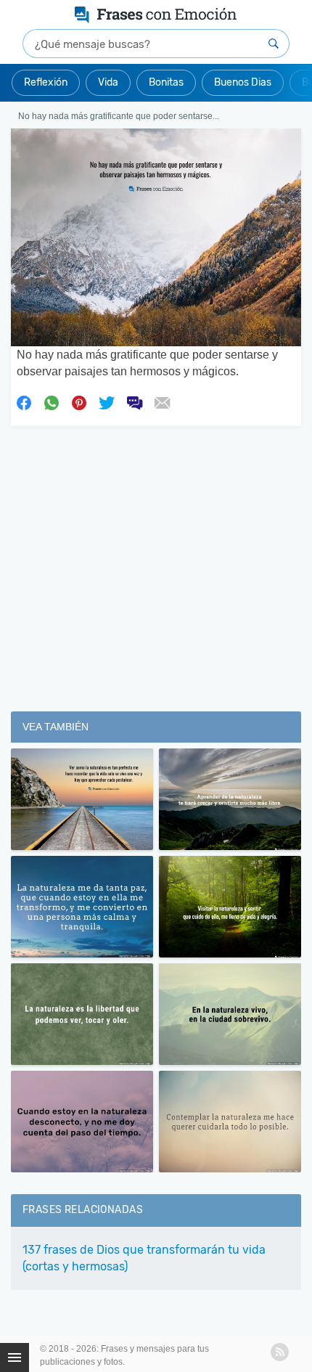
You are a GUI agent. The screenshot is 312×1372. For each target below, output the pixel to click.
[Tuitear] (107, 402)
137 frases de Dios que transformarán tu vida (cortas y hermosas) (144, 1258)
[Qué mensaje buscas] (273, 43)
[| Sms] (134, 402)
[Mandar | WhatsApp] (51, 402)
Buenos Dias (242, 82)
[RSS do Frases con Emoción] (280, 1352)
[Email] (162, 402)
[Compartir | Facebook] (24, 402)
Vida (108, 82)
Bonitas (166, 82)
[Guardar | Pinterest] (79, 402)
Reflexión (45, 82)
